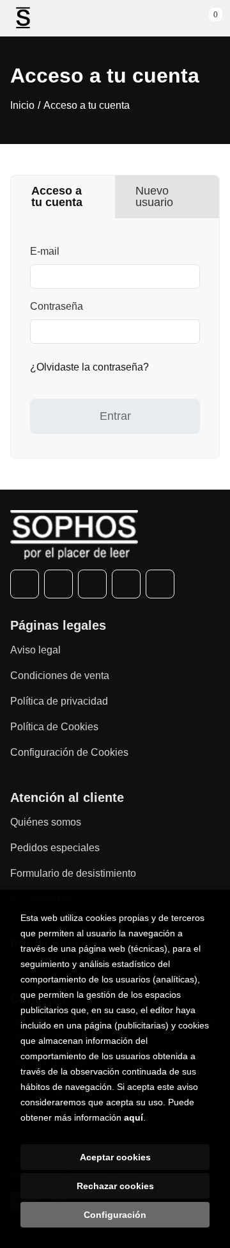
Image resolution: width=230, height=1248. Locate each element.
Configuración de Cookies (69, 752)
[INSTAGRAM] (92, 584)
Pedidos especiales (55, 847)
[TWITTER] (58, 584)
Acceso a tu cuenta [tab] (56, 196)
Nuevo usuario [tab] (154, 196)
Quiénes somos (45, 822)
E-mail (44, 251)
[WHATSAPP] (126, 584)
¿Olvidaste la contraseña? (89, 367)
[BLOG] (160, 584)
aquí (133, 1117)
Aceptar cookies (115, 1157)
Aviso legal (35, 649)
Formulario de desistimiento (73, 873)
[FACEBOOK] (24, 584)
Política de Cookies (54, 726)
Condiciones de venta (59, 675)
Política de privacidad (59, 701)
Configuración (115, 1215)
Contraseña (56, 306)
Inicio (22, 105)
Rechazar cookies (115, 1186)
